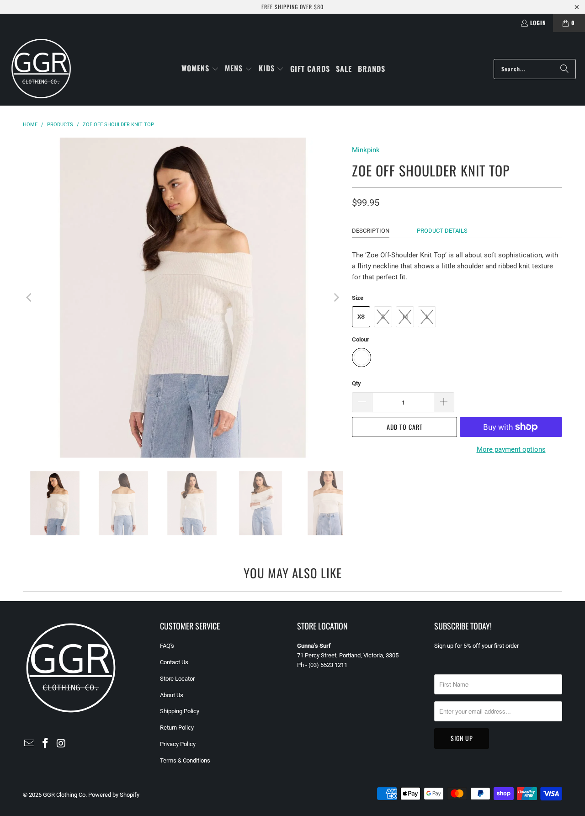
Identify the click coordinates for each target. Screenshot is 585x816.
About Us (171, 695)
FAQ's (167, 645)
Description (370, 230)
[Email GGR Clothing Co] (30, 744)
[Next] (336, 298)
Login (538, 23)
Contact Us (174, 662)
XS (361, 316)
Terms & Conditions (185, 760)
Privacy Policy (178, 744)
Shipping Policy (179, 711)
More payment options (511, 449)
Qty (356, 383)
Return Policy (177, 727)
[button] (200, 68)
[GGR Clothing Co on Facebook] (46, 744)
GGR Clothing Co (64, 794)
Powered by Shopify (113, 794)
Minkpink (366, 150)
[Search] (564, 69)
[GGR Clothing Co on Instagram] (61, 744)
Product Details (442, 230)
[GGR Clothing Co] (41, 69)
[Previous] (29, 298)
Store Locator (177, 678)
